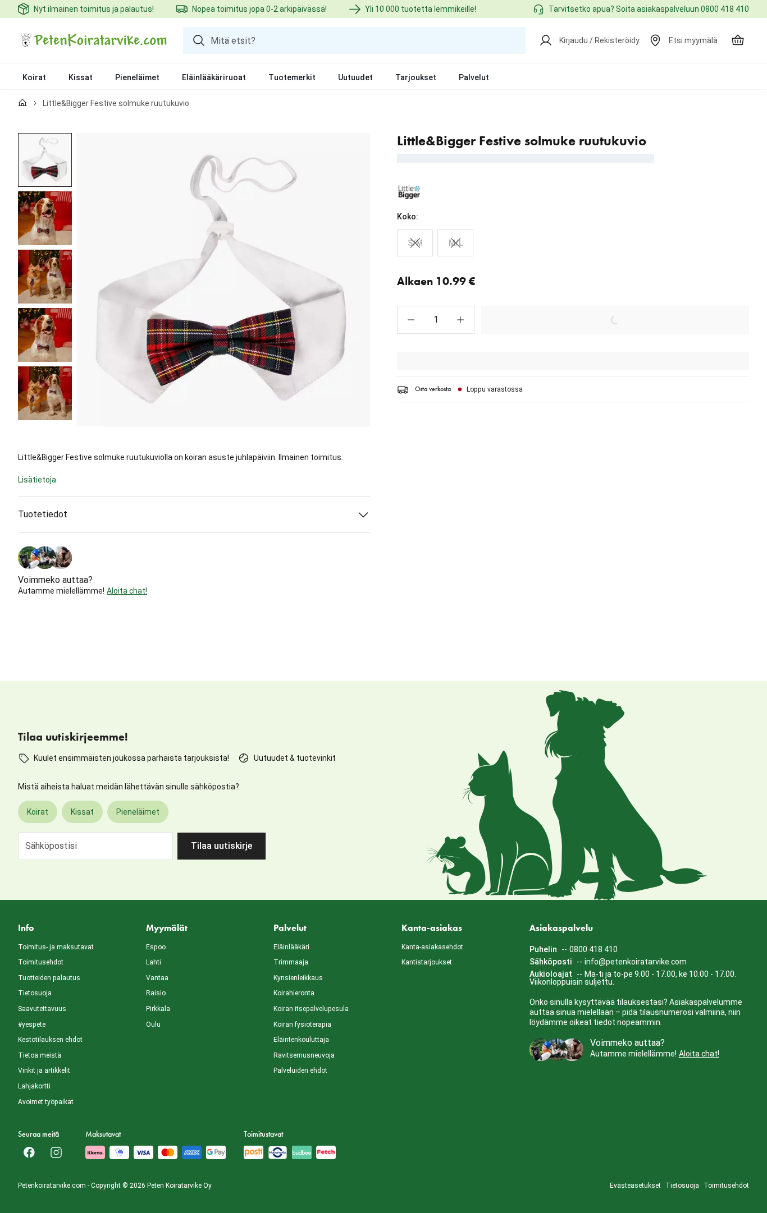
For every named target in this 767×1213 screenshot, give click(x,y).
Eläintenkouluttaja (301, 1040)
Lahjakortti (34, 1086)
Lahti (153, 962)
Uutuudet (355, 77)
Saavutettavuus (42, 1009)
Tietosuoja (35, 993)
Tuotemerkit (292, 77)
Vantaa (157, 978)
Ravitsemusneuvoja (304, 1055)
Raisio (156, 993)
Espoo (156, 947)
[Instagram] (56, 1152)
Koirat (34, 77)
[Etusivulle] (22, 103)
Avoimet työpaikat (46, 1102)
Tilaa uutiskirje (221, 845)
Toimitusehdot (40, 962)
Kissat (81, 77)
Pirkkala (158, 1009)
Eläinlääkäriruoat (214, 77)
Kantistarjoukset (426, 962)
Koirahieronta (293, 993)
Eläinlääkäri (291, 947)
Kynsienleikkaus (298, 978)
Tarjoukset (415, 77)
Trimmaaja (290, 962)
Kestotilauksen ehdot (50, 1040)
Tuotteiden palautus (49, 978)
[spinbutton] (435, 319)
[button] (411, 319)
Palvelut (474, 77)
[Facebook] (29, 1152)
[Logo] (94, 40)
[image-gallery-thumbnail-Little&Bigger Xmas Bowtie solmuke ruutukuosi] (45, 160)
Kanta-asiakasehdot (432, 947)
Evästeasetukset (635, 1185)
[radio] (415, 242)
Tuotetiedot (42, 514)
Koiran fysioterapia (302, 1024)
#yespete (31, 1024)
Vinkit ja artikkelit (44, 1070)
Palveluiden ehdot (300, 1070)
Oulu (153, 1024)
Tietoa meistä (39, 1055)
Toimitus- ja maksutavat (56, 947)
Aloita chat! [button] (127, 590)
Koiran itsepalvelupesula (311, 1009)
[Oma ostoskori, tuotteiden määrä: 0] (738, 40)
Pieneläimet (137, 77)
